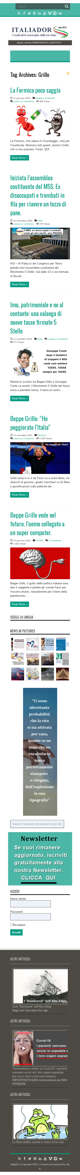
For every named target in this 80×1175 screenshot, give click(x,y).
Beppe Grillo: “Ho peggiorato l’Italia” (30, 423)
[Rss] (19, 13)
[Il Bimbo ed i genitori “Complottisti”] (47, 644)
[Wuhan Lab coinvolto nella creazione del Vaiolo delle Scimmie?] (62, 659)
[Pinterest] (34, 13)
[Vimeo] (50, 13)
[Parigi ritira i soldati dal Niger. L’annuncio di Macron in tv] (32, 659)
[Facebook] (24, 13)
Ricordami (19, 925)
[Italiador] (40, 35)
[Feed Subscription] (68, 73)
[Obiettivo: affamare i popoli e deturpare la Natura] (47, 674)
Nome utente (18, 898)
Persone (42, 435)
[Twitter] (29, 13)
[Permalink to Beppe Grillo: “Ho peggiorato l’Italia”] (40, 473)
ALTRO (39, 540)
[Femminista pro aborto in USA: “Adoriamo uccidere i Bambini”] (17, 644)
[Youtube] (44, 13)
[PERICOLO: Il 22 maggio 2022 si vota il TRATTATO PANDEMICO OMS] (47, 659)
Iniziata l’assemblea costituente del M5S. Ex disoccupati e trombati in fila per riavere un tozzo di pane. (38, 195)
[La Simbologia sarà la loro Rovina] (32, 644)
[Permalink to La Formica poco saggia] (40, 135)
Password (16, 911)
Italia (40, 220)
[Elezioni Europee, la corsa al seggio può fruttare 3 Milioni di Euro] (17, 659)
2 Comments (55, 540)
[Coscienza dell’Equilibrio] (17, 674)
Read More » (20, 157)
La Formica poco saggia (35, 90)
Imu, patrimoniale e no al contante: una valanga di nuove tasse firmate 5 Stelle (36, 317)
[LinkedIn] (39, 13)
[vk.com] (60, 13)
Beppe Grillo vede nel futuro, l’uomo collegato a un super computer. (37, 524)
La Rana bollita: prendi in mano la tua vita (38, 1142)
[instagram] (55, 13)
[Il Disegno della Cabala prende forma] (62, 674)
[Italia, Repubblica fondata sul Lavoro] (32, 674)
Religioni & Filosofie (45, 98)
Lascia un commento (23, 101)
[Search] (67, 6)
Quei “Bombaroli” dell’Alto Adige (31, 1006)
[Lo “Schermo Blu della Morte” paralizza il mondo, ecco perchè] (62, 644)
